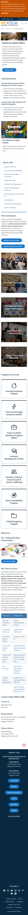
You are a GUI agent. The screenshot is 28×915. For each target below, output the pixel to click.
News (14, 798)
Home (2, 29)
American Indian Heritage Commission (11, 189)
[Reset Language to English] (18, 19)
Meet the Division (9, 70)
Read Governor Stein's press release (14, 107)
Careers (14, 810)
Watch (15, 95)
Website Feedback (9, 902)
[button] (21, 23)
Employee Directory (11, 899)
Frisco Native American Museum (6, 639)
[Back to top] (24, 745)
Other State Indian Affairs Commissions (11, 175)
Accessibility (19, 902)
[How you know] (13, 19)
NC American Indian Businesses (13, 204)
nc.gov (19, 899)
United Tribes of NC (10, 180)
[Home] (9, 22)
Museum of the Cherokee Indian (6, 648)
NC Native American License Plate (14, 194)
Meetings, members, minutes (11, 240)
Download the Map (9, 561)
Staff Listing (4, 707)
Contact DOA (14, 780)
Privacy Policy (9, 907)
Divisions (8, 29)
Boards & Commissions (14, 792)
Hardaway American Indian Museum (6, 680)
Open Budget (18, 907)
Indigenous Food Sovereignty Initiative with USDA (20, 680)
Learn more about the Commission (13, 246)
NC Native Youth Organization (13, 184)
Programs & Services (10, 167)
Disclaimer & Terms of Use (14, 904)
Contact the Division (10, 208)
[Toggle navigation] (26, 23)
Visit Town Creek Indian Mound (5, 623)
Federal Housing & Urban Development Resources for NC (19, 689)
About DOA (14, 804)
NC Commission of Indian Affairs (13, 171)
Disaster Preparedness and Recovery (19, 623)
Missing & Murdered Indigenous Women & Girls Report (20, 648)
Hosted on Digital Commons (14, 911)
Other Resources (9, 200)
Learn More (4, 13)
